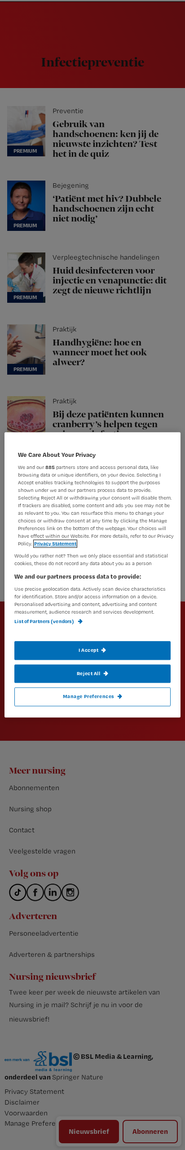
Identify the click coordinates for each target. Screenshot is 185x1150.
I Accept (89, 650)
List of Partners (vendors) (44, 622)
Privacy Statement (55, 544)
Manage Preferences (89, 697)
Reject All (89, 673)
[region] (92, 574)
